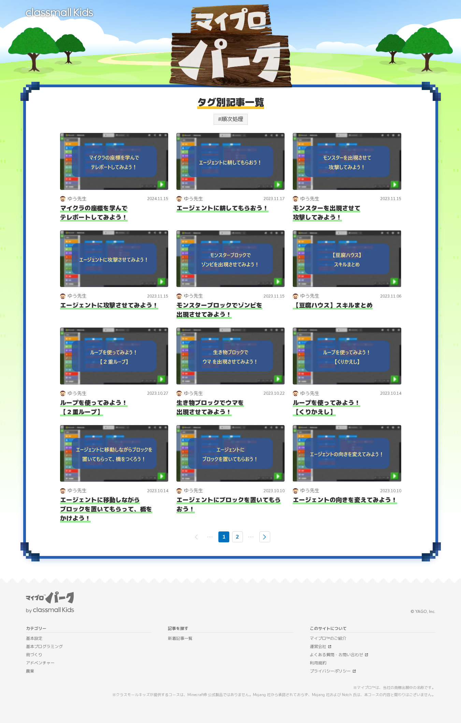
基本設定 (34, 638)
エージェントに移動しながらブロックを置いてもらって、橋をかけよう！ (106, 509)
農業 (30, 671)
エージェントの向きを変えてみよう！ (345, 500)
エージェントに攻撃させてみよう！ (109, 305)
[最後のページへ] (251, 536)
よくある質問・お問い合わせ (336, 655)
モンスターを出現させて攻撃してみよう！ (326, 213)
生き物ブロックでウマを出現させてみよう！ (210, 407)
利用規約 (318, 663)
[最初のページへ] (210, 536)
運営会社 (318, 646)
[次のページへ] (264, 536)
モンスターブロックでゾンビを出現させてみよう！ (219, 310)
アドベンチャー (40, 663)
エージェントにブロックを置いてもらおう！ (228, 504)
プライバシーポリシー (330, 671)
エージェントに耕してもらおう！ (222, 208)
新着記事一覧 (180, 638)
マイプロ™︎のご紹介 (328, 638)
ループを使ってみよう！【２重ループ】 (94, 407)
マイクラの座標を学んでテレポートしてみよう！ (94, 213)
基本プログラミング (44, 646)
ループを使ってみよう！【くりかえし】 (326, 407)
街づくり (34, 655)
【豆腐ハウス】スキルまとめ (333, 305)
